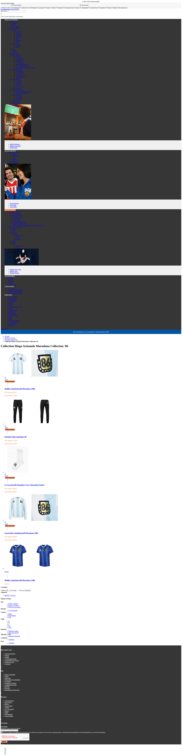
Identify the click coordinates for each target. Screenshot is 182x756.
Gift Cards (11, 288)
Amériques (15, 43)
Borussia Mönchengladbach (24, 91)
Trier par (21, 590)
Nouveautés (15, 26)
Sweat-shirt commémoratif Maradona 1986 (21, 533)
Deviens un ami (9, 662)
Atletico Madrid (20, 76)
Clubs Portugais (17, 95)
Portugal (60, 7)
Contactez (8, 664)
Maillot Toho (14, 271)
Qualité (7, 657)
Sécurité (7, 686)
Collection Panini (17, 217)
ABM (10, 319)
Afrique (14, 50)
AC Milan (19, 81)
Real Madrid (19, 71)
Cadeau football (9, 286)
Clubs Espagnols (17, 69)
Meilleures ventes (13, 21)
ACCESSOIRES (10, 276)
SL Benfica (19, 98)
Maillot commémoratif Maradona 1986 (20, 389)
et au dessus (14, 607)
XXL (10, 627)
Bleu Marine (12, 615)
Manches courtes (13, 631)
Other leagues (16, 103)
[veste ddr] (18, 198)
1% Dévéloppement (10, 659)
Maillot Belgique (15, 144)
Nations (14, 23)
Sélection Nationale (14, 636)
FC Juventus (19, 86)
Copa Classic (12, 298)
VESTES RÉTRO (10, 151)
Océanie (14, 52)
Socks (10, 283)
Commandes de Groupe (12, 660)
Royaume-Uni (69, 7)
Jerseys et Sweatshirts (14, 227)
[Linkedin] (3, 743)
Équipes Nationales (14, 28)
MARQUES (8, 295)
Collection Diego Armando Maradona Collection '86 (28, 225)
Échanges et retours (10, 683)
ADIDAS (11, 325)
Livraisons (8, 681)
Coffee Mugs (12, 284)
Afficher (3, 590)
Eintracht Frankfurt (21, 93)
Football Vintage (13, 315)
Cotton (10, 317)
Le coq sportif (16, 220)
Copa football (16, 213)
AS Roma (19, 83)
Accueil (7, 336)
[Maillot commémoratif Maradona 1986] (31, 568)
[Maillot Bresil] (18, 139)
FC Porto (18, 96)
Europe (14, 30)
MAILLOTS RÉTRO (11, 20)
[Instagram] (2, 743)
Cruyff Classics (16, 215)
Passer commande (10, 674)
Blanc (10, 614)
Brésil (17, 47)
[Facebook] (1, 743)
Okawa (10, 303)
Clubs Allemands (17, 90)
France (48, 7)
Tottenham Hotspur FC (23, 66)
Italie (54, 7)
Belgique (34, 7)
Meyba (10, 305)
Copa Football (12, 300)
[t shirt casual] (22, 264)
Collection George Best (19, 224)
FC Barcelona (20, 73)
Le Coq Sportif (12, 310)
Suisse (77, 7)
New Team (19, 235)
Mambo (18, 239)
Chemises (15, 234)
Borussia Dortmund (14, 320)
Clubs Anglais (16, 55)
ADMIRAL (12, 312)
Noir (9, 617)
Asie (13, 49)
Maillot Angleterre (15, 146)
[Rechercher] (1, 13)
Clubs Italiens (16, 79)
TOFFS (10, 308)
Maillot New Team (15, 269)
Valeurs (7, 655)
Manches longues (13, 633)
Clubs (14, 25)
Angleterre (19, 31)
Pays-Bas (19, 37)
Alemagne (16, 7)
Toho (17, 237)
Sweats (14, 229)
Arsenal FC (19, 57)
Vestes (14, 241)
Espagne (41, 7)
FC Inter (18, 85)
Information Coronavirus (12, 690)
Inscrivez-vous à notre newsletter (10, 728)
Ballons (10, 278)
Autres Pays (25, 7)
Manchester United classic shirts (25, 67)
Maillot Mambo (14, 273)
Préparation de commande (12, 680)
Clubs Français (16, 88)
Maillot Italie (13, 148)
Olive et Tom (12, 232)
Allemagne (85, 7)
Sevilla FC (19, 74)
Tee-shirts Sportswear (14, 212)
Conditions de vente (10, 685)
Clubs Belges (16, 102)
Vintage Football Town (19, 222)
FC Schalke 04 (12, 322)
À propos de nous (10, 654)
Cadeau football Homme (15, 290)
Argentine (19, 45)
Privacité (7, 688)
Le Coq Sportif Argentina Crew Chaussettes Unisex (24, 485)
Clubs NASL (16, 100)
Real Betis (19, 78)
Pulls (13, 230)
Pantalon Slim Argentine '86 (16, 437)
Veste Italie (13, 205)
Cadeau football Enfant (15, 293)
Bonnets (10, 279)
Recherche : (4, 11)
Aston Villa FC (20, 59)
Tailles (6, 676)
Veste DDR (13, 207)
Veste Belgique (14, 203)
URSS (18, 42)
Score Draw (12, 302)
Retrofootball (16, 218)
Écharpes (11, 281)
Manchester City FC (22, 64)
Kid (13, 244)
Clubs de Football (13, 54)
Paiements (8, 678)
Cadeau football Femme (15, 291)
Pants (13, 242)
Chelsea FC (19, 61)
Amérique (11, 639)
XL (9, 626)
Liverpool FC (20, 62)
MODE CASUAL (10, 210)
